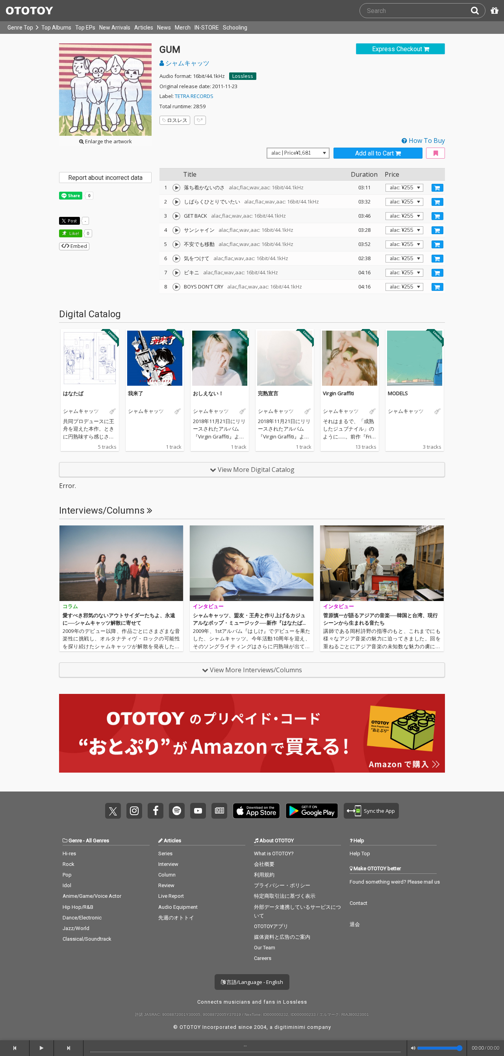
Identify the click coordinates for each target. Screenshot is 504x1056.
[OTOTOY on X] (113, 811)
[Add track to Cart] (437, 188)
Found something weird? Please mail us (395, 882)
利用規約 (264, 875)
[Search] (478, 11)
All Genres (97, 840)
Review (166, 885)
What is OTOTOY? (274, 853)
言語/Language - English (254, 982)
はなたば (73, 393)
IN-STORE (207, 27)
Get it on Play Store (311, 811)
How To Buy (426, 140)
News (164, 27)
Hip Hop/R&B (78, 907)
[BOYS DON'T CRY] (176, 287)
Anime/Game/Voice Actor (92, 896)
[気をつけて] (176, 258)
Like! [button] (73, 233)
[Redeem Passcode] (493, 10)
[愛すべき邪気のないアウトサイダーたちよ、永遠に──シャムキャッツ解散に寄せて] (121, 563)
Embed (78, 246)
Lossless (242, 76)
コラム (70, 606)
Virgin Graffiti (338, 393)
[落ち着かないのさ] (176, 187)
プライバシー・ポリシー (282, 885)
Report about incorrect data (105, 177)
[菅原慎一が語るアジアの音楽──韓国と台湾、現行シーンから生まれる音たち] (382, 563)
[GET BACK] (176, 216)
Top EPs (85, 27)
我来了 (135, 393)
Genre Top (20, 27)
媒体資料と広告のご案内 (282, 937)
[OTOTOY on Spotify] (177, 811)
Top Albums (56, 27)
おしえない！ (208, 393)
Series (165, 853)
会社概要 (264, 864)
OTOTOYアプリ (271, 926)
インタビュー (208, 606)
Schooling (235, 27)
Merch (183, 27)
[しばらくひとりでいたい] (176, 202)
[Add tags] (200, 120)
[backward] (15, 1048)
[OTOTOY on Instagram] (134, 811)
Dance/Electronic (82, 918)
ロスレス (177, 120)
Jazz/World (76, 928)
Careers (262, 958)
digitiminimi (290, 1027)
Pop (67, 875)
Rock (68, 864)
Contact (358, 903)
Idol (67, 885)
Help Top (360, 853)
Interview (168, 864)
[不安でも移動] (176, 244)
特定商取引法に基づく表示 (284, 896)
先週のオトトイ (176, 918)
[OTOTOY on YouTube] (198, 811)
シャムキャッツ (186, 63)
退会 (355, 924)
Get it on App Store (256, 811)
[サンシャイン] (176, 230)
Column (167, 875)
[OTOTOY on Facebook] (155, 811)
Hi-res (69, 853)
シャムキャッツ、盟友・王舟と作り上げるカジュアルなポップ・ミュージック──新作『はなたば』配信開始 (250, 623)
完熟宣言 (268, 393)
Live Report (171, 896)
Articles (143, 27)
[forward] (68, 1048)
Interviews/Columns (103, 510)
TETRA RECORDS (194, 96)
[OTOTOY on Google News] (219, 811)
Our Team (264, 948)
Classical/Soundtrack (87, 939)
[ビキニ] (176, 272)
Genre (75, 840)
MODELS (398, 393)
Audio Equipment (178, 907)
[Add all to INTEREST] (435, 153)
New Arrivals (114, 27)
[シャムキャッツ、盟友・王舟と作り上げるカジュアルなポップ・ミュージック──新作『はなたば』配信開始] (251, 563)
